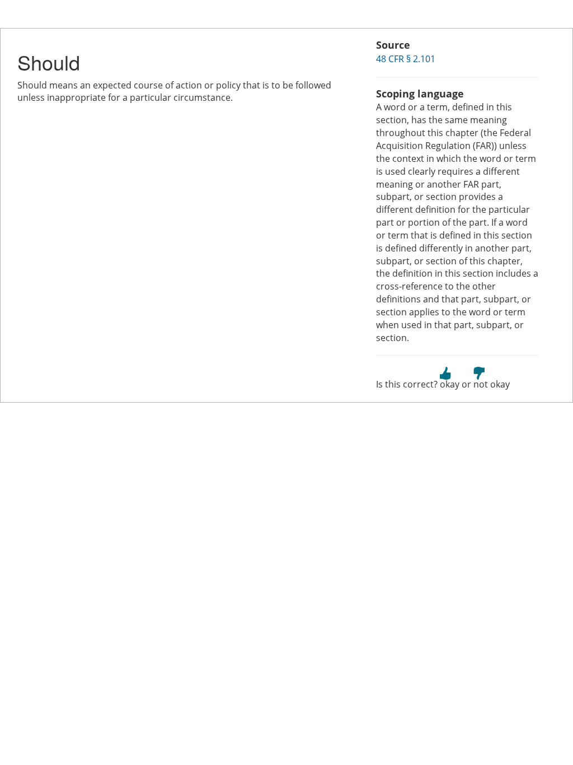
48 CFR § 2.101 (405, 59)
